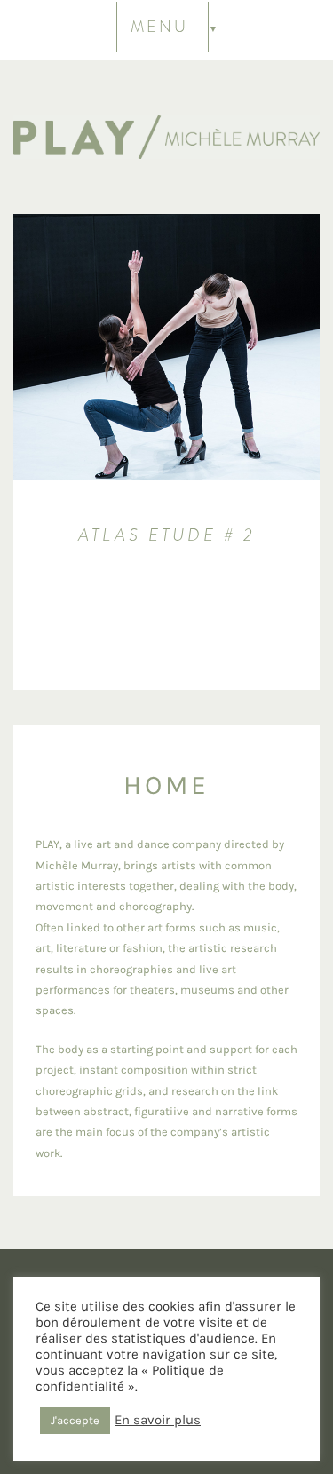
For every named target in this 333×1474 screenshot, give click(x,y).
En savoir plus (158, 1420)
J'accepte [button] (75, 1420)
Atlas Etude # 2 (167, 535)
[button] (167, 28)
